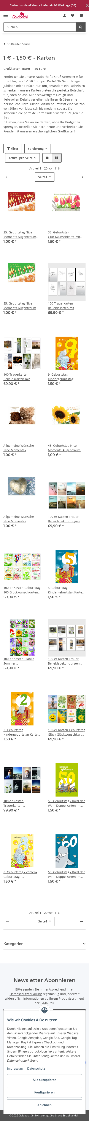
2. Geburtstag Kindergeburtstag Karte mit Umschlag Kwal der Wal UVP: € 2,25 (20, 732)
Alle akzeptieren (44, 1080)
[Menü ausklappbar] (5, 13)
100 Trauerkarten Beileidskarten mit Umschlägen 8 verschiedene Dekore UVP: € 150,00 (18, 376)
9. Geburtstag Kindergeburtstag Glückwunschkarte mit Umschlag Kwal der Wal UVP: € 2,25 (65, 376)
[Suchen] (81, 27)
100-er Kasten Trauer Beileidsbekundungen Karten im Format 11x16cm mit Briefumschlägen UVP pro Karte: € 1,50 (66, 519)
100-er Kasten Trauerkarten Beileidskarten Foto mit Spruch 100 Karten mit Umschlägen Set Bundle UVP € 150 (20, 803)
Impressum (15, 1068)
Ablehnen (44, 1105)
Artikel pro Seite (21, 158)
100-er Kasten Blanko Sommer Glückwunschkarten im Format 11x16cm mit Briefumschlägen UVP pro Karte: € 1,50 (21, 661)
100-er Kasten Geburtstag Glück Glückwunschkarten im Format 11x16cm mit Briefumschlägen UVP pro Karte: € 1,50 (66, 732)
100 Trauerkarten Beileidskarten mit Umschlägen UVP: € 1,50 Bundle (65, 305)
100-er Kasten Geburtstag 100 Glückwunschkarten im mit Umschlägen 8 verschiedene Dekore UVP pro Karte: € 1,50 (22, 590)
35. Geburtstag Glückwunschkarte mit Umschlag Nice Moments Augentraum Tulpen (66, 234)
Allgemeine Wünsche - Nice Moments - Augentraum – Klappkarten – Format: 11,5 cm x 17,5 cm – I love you (21, 519)
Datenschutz (36, 1068)
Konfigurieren (44, 1092)
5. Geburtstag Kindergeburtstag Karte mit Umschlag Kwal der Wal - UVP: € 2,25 (65, 590)
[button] (64, 15)
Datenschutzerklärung (26, 994)
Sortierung (36, 149)
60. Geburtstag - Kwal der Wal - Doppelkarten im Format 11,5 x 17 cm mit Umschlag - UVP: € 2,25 (66, 874)
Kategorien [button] (13, 944)
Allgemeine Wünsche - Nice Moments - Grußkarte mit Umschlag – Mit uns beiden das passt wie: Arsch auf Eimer (21, 447)
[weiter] (82, 177)
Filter (14, 149)
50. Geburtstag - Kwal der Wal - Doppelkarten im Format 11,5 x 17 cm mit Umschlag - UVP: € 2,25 (66, 803)
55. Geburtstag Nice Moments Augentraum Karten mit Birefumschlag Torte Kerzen (22, 305)
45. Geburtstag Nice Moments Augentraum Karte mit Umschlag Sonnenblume (64, 447)
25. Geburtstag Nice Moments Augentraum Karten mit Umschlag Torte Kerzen (19, 234)
